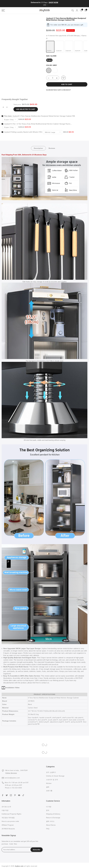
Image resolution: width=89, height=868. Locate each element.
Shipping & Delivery (53, 814)
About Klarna (51, 825)
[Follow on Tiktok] (23, 795)
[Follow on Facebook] (3, 795)
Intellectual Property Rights (11, 814)
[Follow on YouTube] (19, 795)
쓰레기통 (49, 791)
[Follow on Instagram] (11, 795)
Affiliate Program (8, 825)
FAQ (47, 829)
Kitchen (49, 783)
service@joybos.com (12, 778)
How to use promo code (10, 821)
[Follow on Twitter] (7, 795)
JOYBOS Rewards (8, 829)
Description (38, 148)
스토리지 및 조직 (52, 779)
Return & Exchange (53, 817)
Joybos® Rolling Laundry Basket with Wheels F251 (23, 132)
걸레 (47, 787)
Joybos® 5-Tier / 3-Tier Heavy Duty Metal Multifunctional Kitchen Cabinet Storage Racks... (38, 124)
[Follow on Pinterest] (15, 795)
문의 (47, 810)
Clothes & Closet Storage (55, 776)
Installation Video (12, 687)
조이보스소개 (6, 807)
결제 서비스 (50, 821)
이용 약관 (5, 810)
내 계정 (48, 807)
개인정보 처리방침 (8, 817)
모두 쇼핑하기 (51, 772)
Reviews (52, 148)
